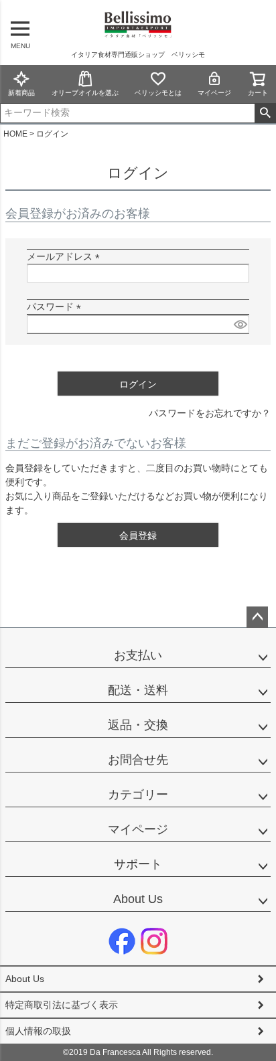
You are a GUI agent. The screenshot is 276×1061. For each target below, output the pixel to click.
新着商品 (21, 92)
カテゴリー (138, 794)
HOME (15, 134)
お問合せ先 (138, 759)
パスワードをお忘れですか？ (210, 413)
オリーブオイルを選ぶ (85, 92)
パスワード (56, 306)
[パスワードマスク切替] (239, 324)
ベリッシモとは (158, 92)
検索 (265, 113)
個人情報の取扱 (38, 1031)
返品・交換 (138, 725)
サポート (138, 864)
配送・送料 (138, 690)
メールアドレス (66, 256)
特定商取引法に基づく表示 (61, 1004)
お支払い (138, 655)
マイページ (214, 92)
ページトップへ (257, 617)
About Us (138, 899)
